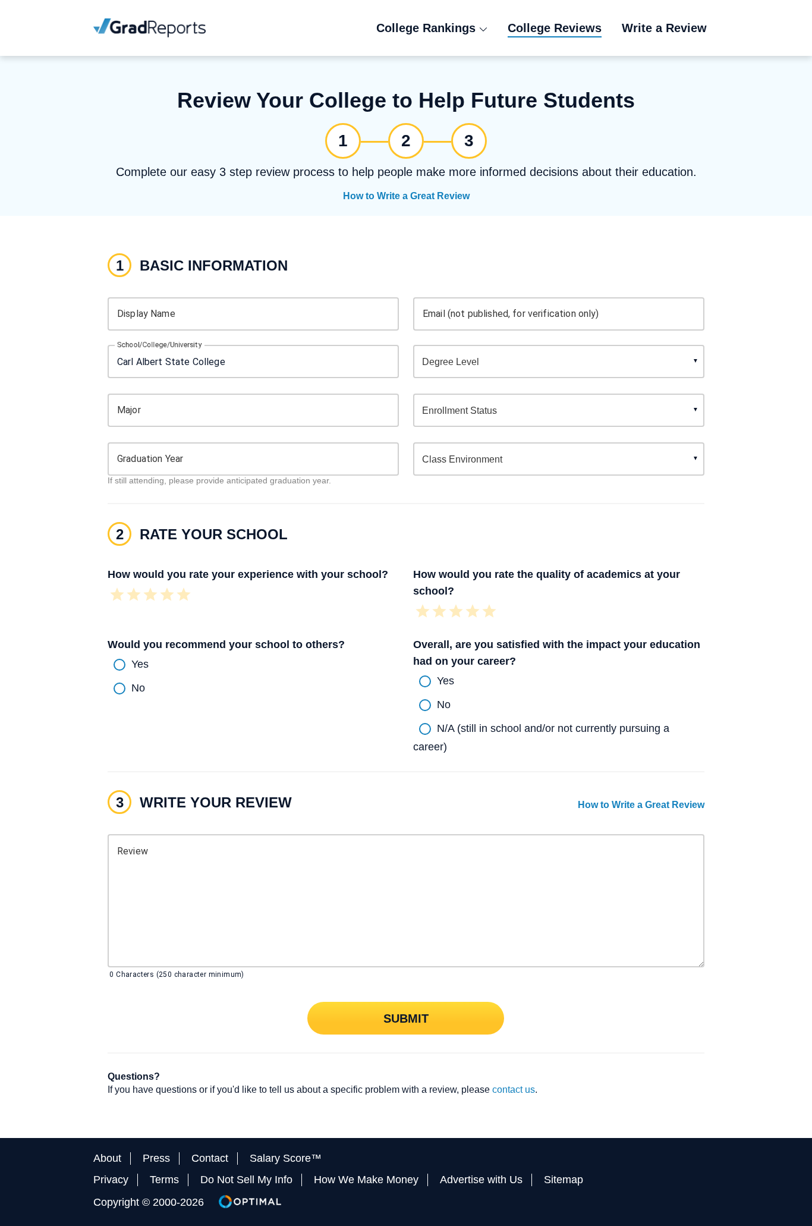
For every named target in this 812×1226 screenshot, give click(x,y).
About (107, 1158)
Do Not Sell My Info (246, 1180)
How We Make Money (366, 1180)
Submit (406, 1017)
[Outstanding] (183, 595)
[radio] (253, 665)
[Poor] (133, 595)
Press (156, 1158)
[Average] (150, 595)
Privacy (110, 1180)
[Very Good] (167, 595)
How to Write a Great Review (406, 196)
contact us (513, 1089)
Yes (140, 663)
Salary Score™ (286, 1158)
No (138, 687)
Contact (209, 1158)
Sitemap (563, 1180)
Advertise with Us (481, 1180)
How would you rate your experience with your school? (248, 574)
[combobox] (253, 361)
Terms (164, 1180)
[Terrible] (117, 595)
